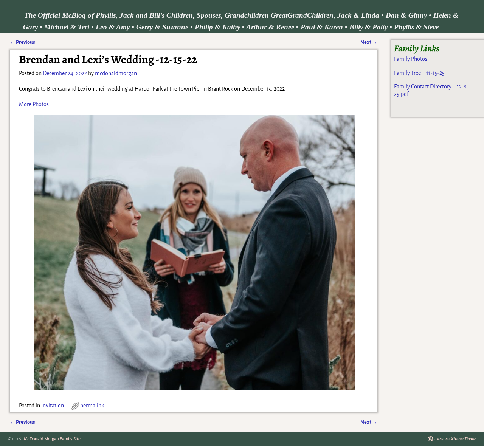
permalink (92, 406)
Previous (22, 42)
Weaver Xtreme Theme (456, 439)
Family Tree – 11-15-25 (419, 73)
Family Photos (410, 59)
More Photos (34, 104)
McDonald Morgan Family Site (52, 439)
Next (368, 42)
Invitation (52, 406)
